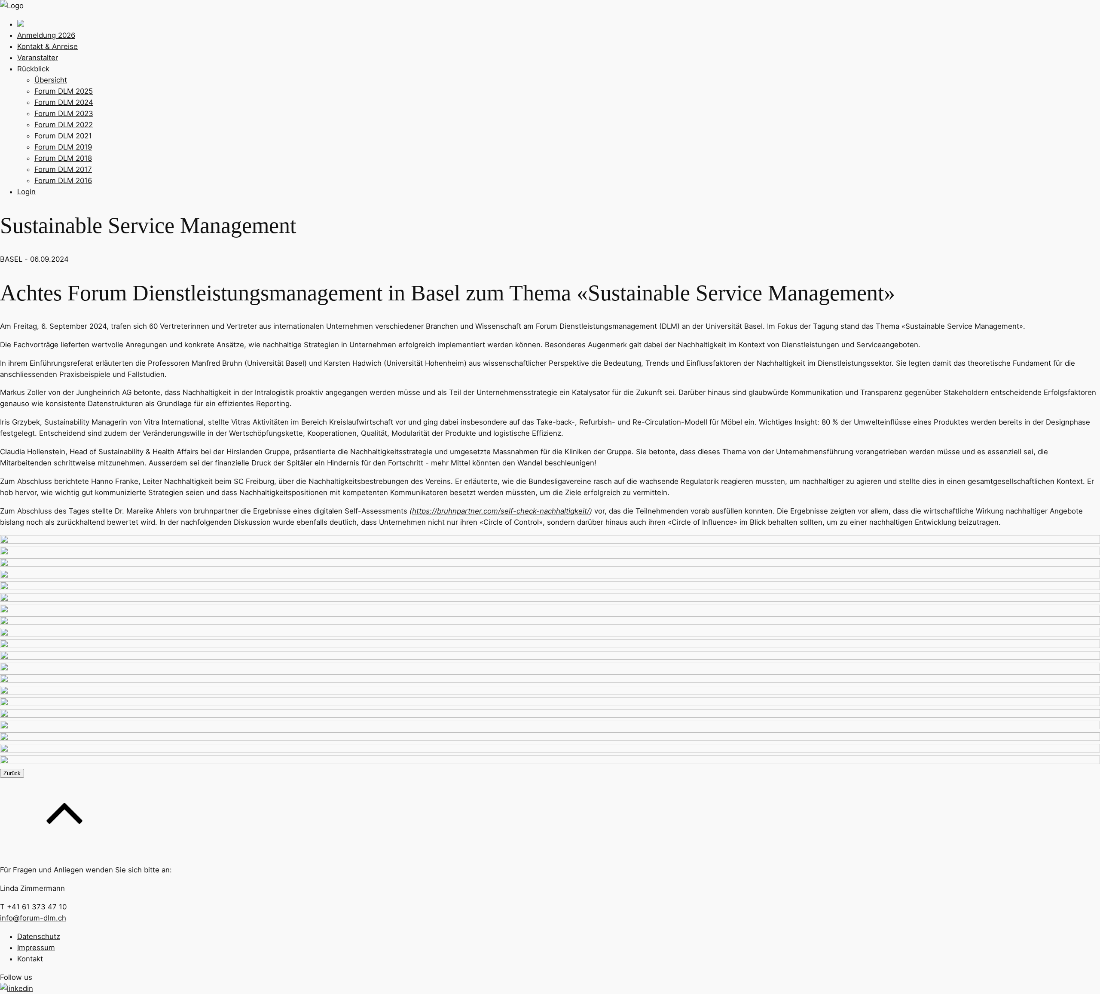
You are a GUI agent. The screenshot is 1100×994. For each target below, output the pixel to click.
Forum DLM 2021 (63, 136)
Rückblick (33, 68)
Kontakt (30, 958)
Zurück (12, 773)
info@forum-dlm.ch (33, 918)
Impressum (36, 947)
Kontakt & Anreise (47, 46)
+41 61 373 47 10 (37, 906)
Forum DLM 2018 (63, 158)
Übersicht (50, 80)
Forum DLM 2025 (63, 91)
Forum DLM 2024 (63, 102)
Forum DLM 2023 (63, 113)
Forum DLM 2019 (63, 147)
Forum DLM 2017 (63, 169)
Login (26, 191)
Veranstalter (37, 57)
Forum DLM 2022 (63, 124)
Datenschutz (38, 936)
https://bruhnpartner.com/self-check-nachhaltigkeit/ (501, 511)
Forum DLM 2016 (63, 180)
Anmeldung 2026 (46, 35)
